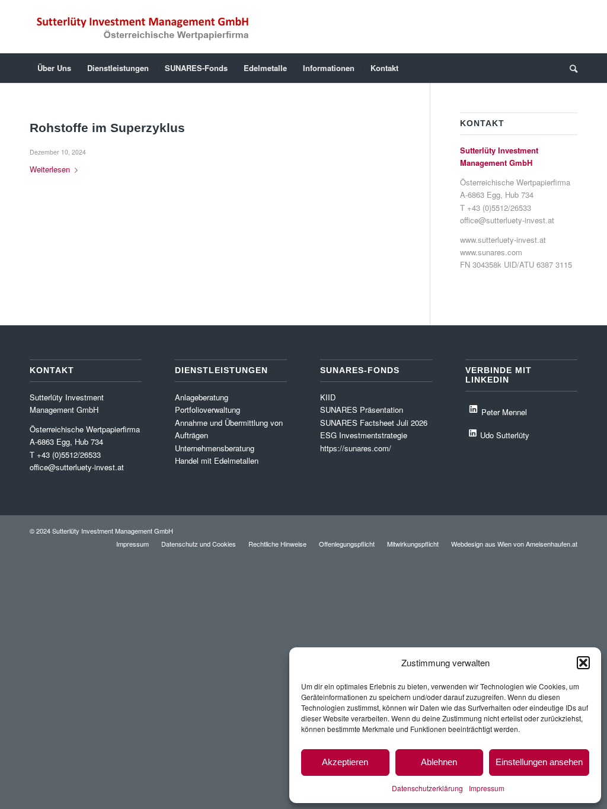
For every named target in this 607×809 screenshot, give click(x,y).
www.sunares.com (491, 252)
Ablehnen (439, 762)
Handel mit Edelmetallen (216, 460)
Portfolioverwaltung (207, 409)
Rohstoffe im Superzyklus (107, 127)
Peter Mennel (504, 411)
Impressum (486, 788)
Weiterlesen (50, 169)
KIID (328, 397)
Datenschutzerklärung (427, 788)
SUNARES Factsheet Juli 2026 (373, 422)
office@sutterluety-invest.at (507, 220)
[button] (583, 663)
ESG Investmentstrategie (363, 435)
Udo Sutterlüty (504, 435)
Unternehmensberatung (214, 448)
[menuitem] (54, 68)
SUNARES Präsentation (361, 409)
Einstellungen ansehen (539, 762)
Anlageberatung (201, 397)
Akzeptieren (345, 762)
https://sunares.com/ (355, 448)
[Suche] (569, 68)
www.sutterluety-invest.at (503, 239)
